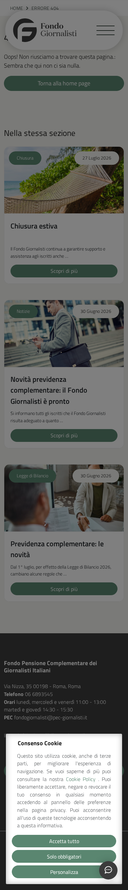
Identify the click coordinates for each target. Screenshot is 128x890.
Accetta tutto (64, 841)
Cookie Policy (82, 779)
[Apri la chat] (108, 870)
